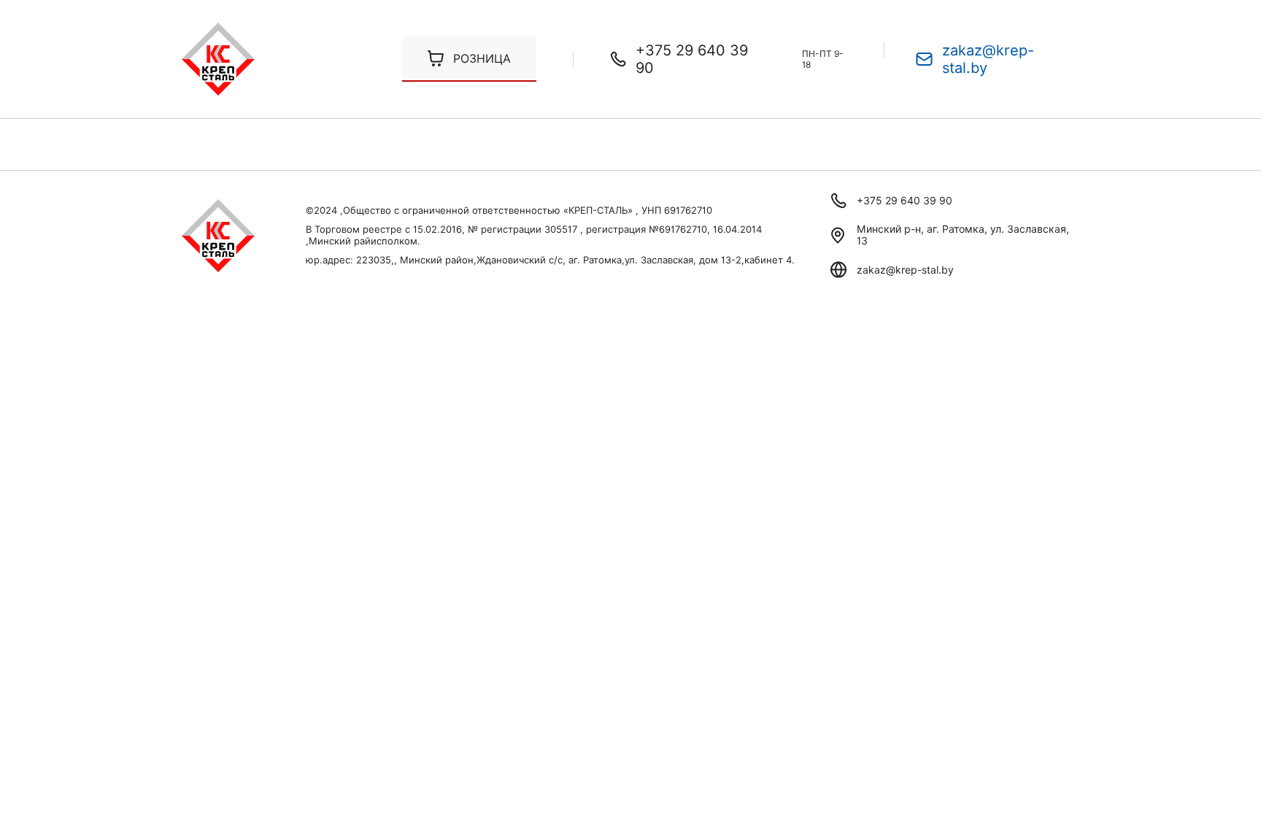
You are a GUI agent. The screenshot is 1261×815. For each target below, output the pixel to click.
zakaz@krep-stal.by (988, 59)
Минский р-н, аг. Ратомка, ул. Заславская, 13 (963, 235)
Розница (482, 59)
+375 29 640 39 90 (692, 59)
